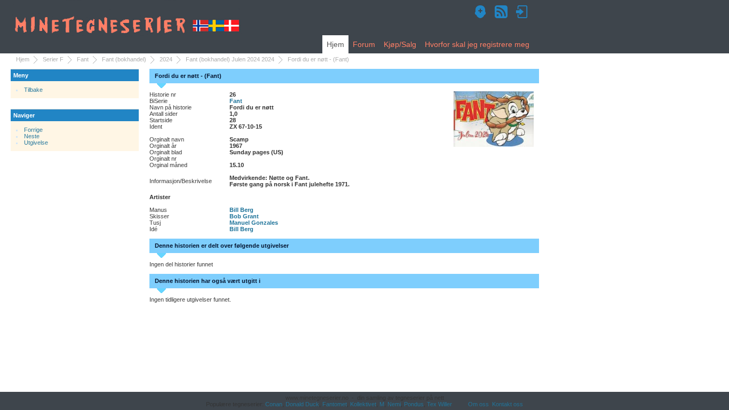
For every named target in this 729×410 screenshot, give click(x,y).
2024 (166, 59)
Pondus (414, 404)
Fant (83, 59)
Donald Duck (302, 404)
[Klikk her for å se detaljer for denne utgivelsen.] (494, 118)
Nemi (394, 404)
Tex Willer (439, 404)
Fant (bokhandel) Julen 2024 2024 (230, 59)
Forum (364, 44)
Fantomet (334, 404)
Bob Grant (244, 216)
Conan (273, 404)
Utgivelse (36, 142)
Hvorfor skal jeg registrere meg (477, 44)
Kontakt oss (507, 404)
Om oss (478, 404)
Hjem (335, 44)
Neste (31, 136)
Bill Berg (241, 210)
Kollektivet (363, 404)
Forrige (33, 130)
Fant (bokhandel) (124, 59)
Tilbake (33, 89)
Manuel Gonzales (253, 222)
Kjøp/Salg (400, 44)
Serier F (53, 59)
